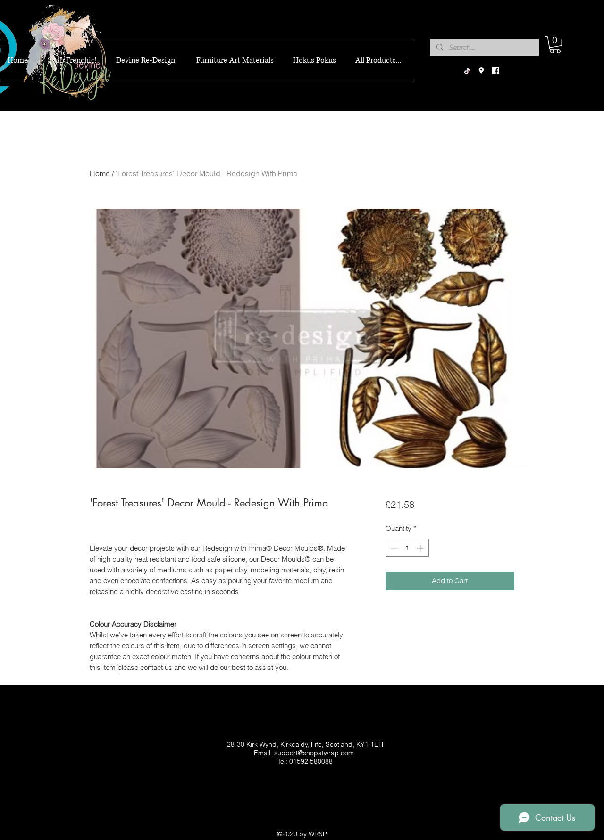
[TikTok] (467, 71)
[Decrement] (393, 548)
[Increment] (421, 548)
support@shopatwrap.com (314, 753)
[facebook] (495, 71)
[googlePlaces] (481, 71)
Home (100, 173)
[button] (555, 44)
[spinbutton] (407, 548)
